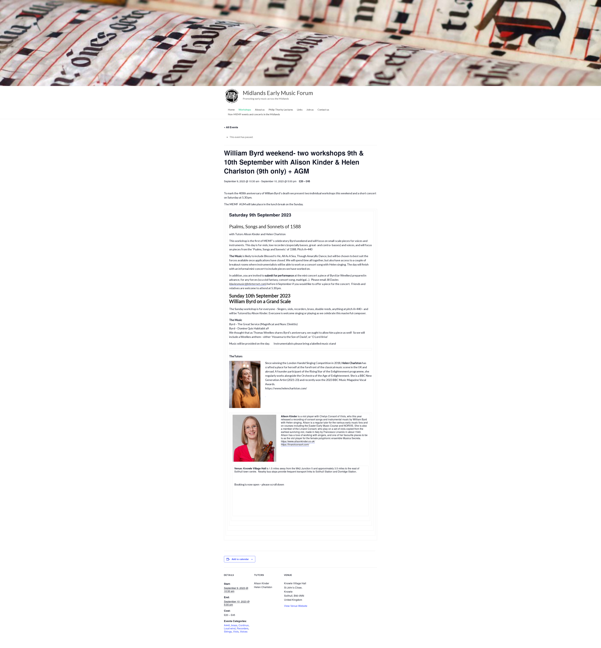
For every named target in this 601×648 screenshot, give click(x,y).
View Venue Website (295, 606)
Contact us (323, 109)
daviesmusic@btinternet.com (248, 284)
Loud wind (230, 628)
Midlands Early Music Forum (278, 92)
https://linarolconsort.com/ (295, 444)
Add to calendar (240, 559)
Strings (228, 631)
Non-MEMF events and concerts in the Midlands (254, 114)
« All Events (231, 127)
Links (300, 109)
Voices (243, 631)
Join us (310, 109)
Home (231, 109)
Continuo (244, 625)
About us (260, 109)
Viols (236, 631)
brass (234, 625)
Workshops (245, 109)
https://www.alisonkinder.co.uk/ (298, 441)
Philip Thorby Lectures (281, 109)
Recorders (242, 628)
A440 (227, 625)
